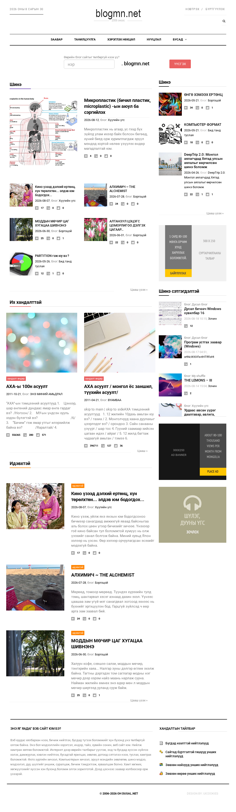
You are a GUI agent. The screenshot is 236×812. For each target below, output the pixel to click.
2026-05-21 (191, 100)
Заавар (56, 39)
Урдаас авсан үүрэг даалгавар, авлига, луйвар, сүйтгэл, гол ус (202, 414)
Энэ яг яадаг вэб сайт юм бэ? (35, 728)
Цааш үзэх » (139, 289)
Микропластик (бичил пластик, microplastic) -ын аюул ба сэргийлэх (117, 106)
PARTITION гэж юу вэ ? (52, 256)
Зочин (212, 318)
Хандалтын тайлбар (177, 728)
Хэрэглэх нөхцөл (121, 39)
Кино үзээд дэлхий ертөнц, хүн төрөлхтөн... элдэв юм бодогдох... (55, 191)
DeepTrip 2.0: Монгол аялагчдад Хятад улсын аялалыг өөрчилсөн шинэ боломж (203, 160)
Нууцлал (154, 39)
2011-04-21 (91, 400)
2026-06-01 (116, 235)
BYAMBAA (114, 400)
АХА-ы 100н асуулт (27, 386)
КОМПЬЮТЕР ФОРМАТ (202, 125)
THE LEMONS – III (198, 380)
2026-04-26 (191, 172)
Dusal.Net (130, 793)
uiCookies (210, 793)
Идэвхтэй (20, 463)
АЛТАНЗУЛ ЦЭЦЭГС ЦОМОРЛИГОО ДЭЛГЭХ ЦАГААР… (127, 225)
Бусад (178, 39)
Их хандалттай (25, 302)
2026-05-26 (42, 261)
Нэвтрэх (193, 9)
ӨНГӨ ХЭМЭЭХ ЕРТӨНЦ (203, 95)
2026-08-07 (42, 200)
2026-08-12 (91, 120)
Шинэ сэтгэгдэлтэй (179, 291)
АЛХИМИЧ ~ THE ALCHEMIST (102, 575)
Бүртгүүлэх (215, 9)
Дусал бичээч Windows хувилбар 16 (202, 311)
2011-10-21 (13, 394)
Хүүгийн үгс (116, 120)
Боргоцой (139, 196)
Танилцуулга (85, 39)
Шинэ (15, 84)
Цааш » (142, 451)
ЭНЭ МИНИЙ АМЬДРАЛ (46, 394)
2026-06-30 (42, 231)
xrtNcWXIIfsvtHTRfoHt (199, 357)
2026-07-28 (116, 196)
